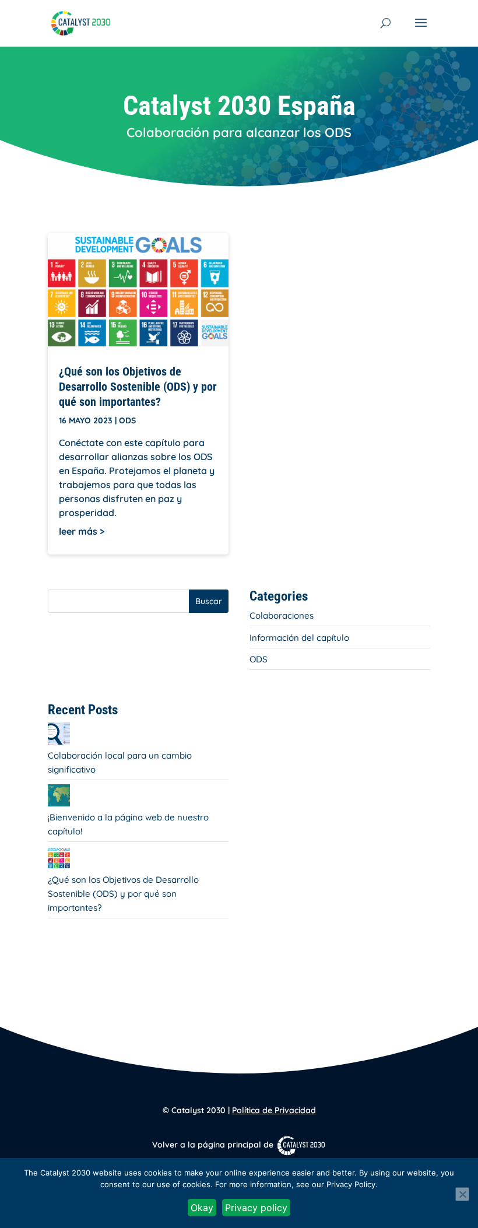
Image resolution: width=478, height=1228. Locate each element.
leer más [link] (78, 531)
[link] (80, 22)
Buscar (208, 601)
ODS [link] (127, 420)
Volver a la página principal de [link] (214, 1144)
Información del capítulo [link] (299, 637)
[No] (462, 1194)
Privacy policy (256, 1207)
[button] (421, 30)
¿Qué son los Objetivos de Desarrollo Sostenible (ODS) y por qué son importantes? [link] (138, 386)
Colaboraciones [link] (281, 615)
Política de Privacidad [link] (274, 1110)
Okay (202, 1207)
